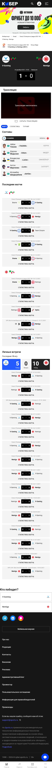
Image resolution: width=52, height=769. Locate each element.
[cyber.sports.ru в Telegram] (5, 618)
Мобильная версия (26, 629)
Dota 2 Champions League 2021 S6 (30, 36)
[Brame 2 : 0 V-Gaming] (11, 59)
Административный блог (13, 677)
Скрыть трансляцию (28, 121)
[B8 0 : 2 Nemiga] (37, 58)
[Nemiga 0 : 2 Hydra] (11, 273)
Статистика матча (26, 208)
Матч (4, 126)
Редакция (6, 647)
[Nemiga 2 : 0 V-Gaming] (36, 58)
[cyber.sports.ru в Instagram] (21, 618)
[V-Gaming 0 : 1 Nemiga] (14, 59)
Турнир (26, 126)
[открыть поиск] (32, 4)
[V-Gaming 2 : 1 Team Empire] (13, 58)
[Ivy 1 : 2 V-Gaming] (12, 58)
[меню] (46, 3)
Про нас (5, 639)
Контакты (6, 654)
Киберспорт (6, 36)
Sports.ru (9, 727)
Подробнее (7, 747)
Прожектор (7, 685)
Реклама (6, 669)
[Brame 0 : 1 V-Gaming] (15, 58)
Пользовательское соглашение (16, 692)
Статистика (15, 126)
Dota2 (15, 36)
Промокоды (7, 707)
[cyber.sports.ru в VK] (13, 618)
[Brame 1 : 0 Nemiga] (13, 272)
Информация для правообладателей (18, 700)
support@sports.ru (10, 720)
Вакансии (6, 662)
